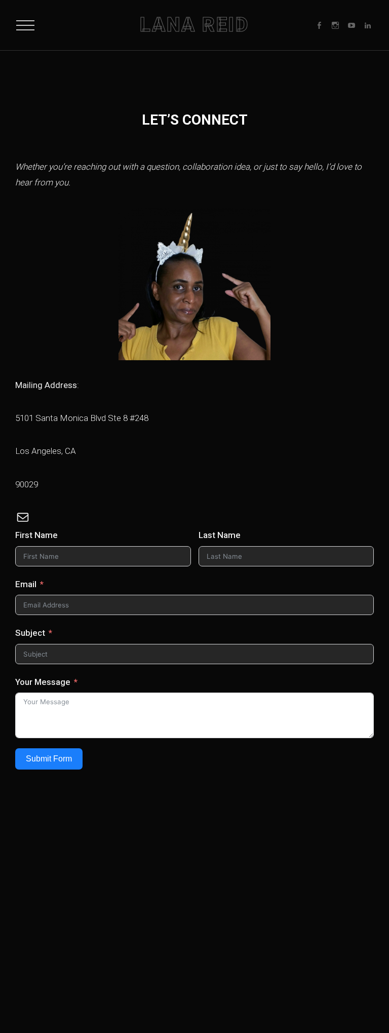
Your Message (42, 682)
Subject (30, 633)
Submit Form (49, 758)
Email (25, 584)
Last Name (220, 535)
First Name (36, 535)
